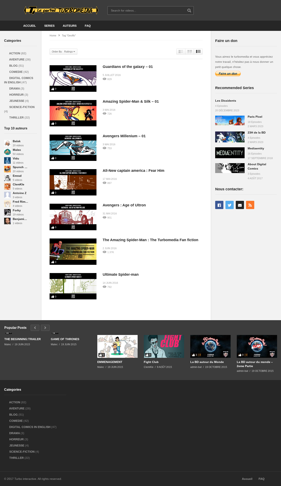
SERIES (49, 25)
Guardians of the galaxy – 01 (128, 67)
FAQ (88, 25)
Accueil (247, 478)
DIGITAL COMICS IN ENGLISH (29, 427)
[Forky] (7, 212)
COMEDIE (15, 71)
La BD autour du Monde (207, 362)
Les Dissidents (225, 100)
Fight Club (151, 362)
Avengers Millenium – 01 (124, 136)
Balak (17, 141)
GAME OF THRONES (65, 339)
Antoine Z (20, 193)
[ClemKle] (7, 186)
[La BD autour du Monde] (210, 346)
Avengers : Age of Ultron (124, 205)
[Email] (240, 205)
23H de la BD (257, 132)
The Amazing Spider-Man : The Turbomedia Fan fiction (150, 240)
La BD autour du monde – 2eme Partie (255, 364)
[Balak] (7, 143)
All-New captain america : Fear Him (133, 171)
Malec (17, 149)
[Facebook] (219, 205)
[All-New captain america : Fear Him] (73, 182)
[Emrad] (7, 177)
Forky (17, 210)
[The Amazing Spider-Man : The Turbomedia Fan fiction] (73, 251)
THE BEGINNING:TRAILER (22, 339)
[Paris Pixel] (230, 120)
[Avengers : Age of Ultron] (73, 217)
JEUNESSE (16, 100)
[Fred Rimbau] (7, 203)
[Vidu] (7, 160)
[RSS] (250, 205)
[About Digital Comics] (230, 168)
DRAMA (14, 88)
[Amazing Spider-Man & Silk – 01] (73, 113)
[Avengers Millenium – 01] (73, 148)
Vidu (16, 158)
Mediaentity (256, 148)
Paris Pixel (255, 116)
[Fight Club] (164, 346)
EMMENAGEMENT (109, 362)
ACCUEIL (29, 25)
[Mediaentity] (230, 152)
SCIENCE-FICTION (21, 107)
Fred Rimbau (20, 201)
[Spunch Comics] (7, 169)
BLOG (13, 65)
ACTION (14, 53)
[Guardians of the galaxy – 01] (73, 78)
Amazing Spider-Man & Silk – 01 (131, 101)
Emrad (17, 175)
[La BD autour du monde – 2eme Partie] (257, 346)
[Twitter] (229, 205)
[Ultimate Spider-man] (73, 286)
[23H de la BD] (230, 136)
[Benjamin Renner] (7, 221)
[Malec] (7, 152)
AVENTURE (16, 59)
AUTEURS (70, 25)
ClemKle (18, 184)
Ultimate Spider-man (121, 274)
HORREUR (16, 94)
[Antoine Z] (7, 195)
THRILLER (16, 117)
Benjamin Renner (20, 219)
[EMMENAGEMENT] (117, 346)
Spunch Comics (20, 167)
